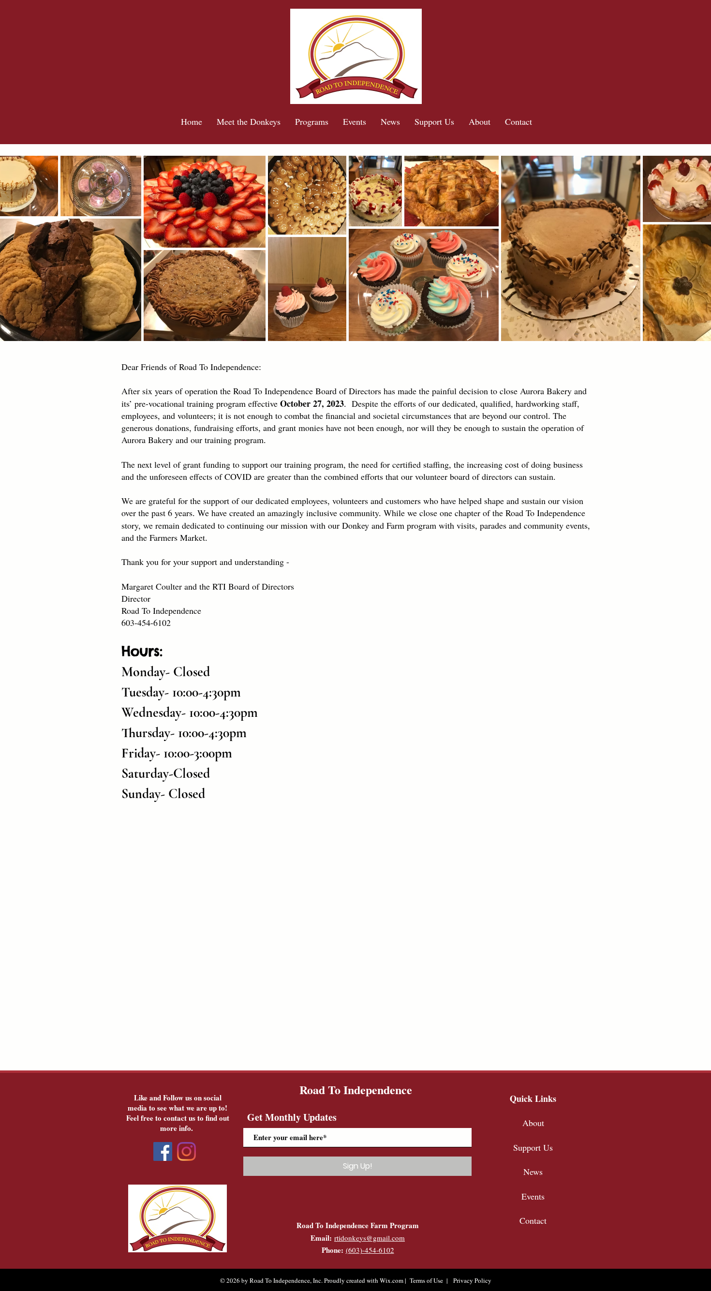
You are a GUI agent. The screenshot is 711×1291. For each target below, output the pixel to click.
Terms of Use (426, 1280)
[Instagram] (186, 1151)
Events (533, 1196)
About (533, 1122)
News (533, 1171)
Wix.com (391, 1280)
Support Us (533, 1147)
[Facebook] (162, 1151)
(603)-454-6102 (370, 1250)
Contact (533, 1220)
